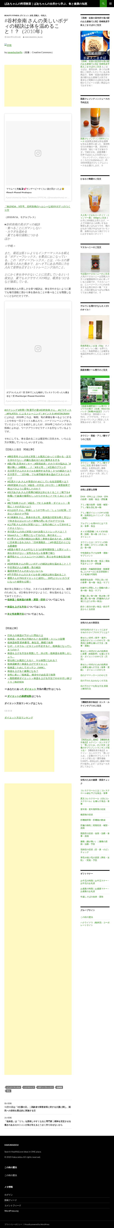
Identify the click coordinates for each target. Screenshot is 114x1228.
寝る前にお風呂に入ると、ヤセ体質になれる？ (32, 660)
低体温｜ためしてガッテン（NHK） (26, 667)
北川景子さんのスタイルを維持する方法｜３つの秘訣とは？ (39, 470)
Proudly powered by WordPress (36, 1224)
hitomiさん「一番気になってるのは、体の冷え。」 (34, 535)
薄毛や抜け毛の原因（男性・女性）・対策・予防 (95, 858)
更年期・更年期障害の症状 (92, 809)
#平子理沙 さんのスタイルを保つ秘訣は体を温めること (36, 574)
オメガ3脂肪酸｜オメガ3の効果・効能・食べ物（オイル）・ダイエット (95, 534)
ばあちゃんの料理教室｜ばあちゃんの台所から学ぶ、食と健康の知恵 (45, 3)
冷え (8, 1091)
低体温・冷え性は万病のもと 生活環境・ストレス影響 (36, 638)
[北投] (8, 44)
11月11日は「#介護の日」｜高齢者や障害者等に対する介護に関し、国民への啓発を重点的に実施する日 (37, 1107)
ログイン (8, 1194)
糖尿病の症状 (86, 814)
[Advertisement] (38, 86)
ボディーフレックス (45, 1087)
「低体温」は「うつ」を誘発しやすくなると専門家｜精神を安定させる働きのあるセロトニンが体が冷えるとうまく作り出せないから (37, 1121)
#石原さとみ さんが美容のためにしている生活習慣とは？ (38, 481)
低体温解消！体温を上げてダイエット (27, 663)
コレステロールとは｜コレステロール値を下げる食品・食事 (95, 791)
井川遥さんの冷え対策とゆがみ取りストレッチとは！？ (37, 531)
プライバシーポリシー (13, 1224)
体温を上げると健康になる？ (22, 671)
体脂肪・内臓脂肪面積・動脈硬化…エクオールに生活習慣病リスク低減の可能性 (95, 572)
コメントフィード (12, 1205)
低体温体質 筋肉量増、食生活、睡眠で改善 (30, 642)
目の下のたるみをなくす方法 (93, 680)
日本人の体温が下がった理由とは (25, 635)
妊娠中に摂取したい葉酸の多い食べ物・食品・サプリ (95, 589)
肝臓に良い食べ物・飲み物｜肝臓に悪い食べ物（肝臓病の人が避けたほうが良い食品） (95, 598)
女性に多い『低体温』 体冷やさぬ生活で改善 (31, 674)
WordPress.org (11, 1211)
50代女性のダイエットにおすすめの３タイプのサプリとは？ (95, 631)
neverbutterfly (14, 52)
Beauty (7, 15)
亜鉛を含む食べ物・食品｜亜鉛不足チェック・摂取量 (95, 562)
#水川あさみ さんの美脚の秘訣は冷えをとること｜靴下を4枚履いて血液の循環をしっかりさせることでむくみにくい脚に (39, 496)
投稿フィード (10, 1200)
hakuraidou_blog (34, 37)
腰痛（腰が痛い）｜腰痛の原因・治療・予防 (93, 842)
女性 (31, 15)
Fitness (15, 15)
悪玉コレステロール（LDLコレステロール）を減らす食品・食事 (95, 801)
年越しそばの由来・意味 (91, 896)
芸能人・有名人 (40, 15)
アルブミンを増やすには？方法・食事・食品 (93, 524)
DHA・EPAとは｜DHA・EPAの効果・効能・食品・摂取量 (94, 497)
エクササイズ (29, 1087)
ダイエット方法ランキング (18, 717)
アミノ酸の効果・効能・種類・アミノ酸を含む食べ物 (95, 505)
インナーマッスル (13, 1087)
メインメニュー (110, 3)
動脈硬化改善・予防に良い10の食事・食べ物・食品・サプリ (95, 581)
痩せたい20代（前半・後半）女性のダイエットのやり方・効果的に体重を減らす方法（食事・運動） (95, 641)
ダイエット (24, 15)
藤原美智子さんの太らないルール (25, 570)
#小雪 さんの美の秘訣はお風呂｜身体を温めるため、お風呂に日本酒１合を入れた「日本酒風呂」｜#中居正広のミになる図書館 (39, 542)
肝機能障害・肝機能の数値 (92, 820)
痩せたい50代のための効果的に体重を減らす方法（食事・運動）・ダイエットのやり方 (95, 667)
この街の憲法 (86, 917)
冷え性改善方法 (15, 613)
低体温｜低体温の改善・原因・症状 (26, 599)
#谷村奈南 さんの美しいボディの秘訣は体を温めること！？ (39, 563)
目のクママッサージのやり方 (93, 675)
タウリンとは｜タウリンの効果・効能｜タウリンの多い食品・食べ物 (93, 545)
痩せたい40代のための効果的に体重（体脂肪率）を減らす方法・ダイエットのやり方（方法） (95, 655)
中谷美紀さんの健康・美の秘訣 (24, 567)
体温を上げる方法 (16, 606)
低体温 (59, 1087)
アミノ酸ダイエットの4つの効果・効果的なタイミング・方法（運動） (95, 515)
